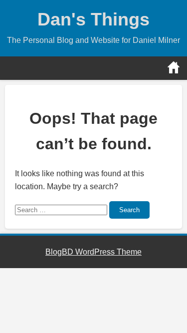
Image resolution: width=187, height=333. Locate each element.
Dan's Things (93, 19)
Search (129, 210)
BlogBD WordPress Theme (93, 252)
